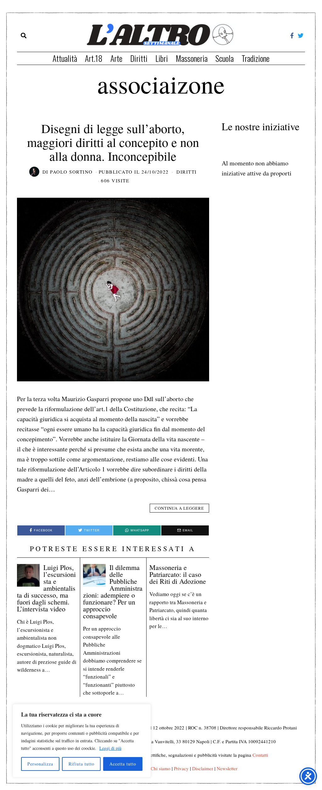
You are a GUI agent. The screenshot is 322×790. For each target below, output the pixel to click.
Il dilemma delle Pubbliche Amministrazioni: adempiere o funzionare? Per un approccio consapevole (112, 591)
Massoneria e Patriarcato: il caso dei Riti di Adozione (177, 574)
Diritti (138, 58)
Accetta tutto (122, 764)
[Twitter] (300, 35)
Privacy (181, 768)
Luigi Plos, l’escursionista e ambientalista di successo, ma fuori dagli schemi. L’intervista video (46, 588)
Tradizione (255, 58)
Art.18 (94, 58)
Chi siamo (160, 768)
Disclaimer (202, 768)
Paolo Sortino (71, 172)
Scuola (224, 58)
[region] (82, 740)
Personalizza (40, 764)
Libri (161, 58)
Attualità (65, 58)
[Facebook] (292, 35)
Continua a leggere (179, 508)
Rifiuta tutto (81, 764)
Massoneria (192, 58)
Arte (116, 58)
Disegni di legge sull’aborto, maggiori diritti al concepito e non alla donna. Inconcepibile (113, 142)
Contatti (260, 755)
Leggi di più (110, 748)
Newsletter (227, 768)
